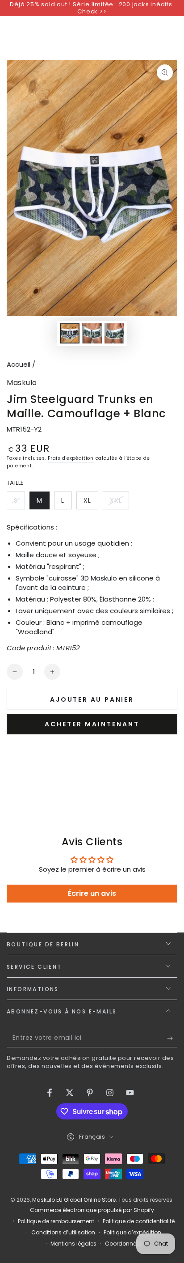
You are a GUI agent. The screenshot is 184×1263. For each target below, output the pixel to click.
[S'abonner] (172, 1038)
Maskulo (22, 383)
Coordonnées (123, 1243)
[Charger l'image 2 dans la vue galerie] (92, 333)
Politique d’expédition (132, 1232)
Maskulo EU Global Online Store (74, 1200)
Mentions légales (73, 1243)
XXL (119, 502)
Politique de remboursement (56, 1221)
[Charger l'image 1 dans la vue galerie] (69, 333)
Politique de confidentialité (139, 1221)
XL (90, 502)
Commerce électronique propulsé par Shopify (92, 1210)
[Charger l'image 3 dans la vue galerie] (114, 333)
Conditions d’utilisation (63, 1232)
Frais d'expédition (71, 458)
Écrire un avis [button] (92, 893)
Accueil (18, 364)
